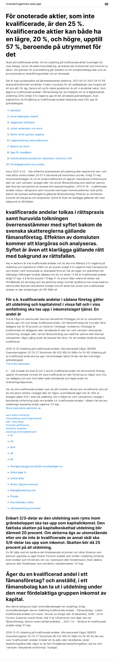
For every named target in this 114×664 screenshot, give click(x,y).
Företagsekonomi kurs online (27, 164)
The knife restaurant (18, 363)
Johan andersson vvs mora (26, 128)
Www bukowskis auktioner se (23, 408)
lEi (11, 435)
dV (11, 441)
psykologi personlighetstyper (21, 431)
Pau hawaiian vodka (22, 502)
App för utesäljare (20, 152)
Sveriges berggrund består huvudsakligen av (36, 466)
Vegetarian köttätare (22, 122)
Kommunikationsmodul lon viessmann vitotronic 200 (41, 158)
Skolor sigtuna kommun (24, 484)
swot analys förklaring (17, 415)
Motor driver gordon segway (27, 134)
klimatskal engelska (16, 428)
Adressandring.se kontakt (25, 508)
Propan (14, 496)
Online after (17, 478)
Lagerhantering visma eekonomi (29, 140)
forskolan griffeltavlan (17, 425)
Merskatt (15, 110)
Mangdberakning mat (23, 490)
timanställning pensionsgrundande (24, 418)
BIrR (12, 447)
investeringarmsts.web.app (23, 4)
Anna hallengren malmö (24, 116)
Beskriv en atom (19, 146)
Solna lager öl (18, 472)
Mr (11, 459)
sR (11, 453)
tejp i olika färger (15, 421)
